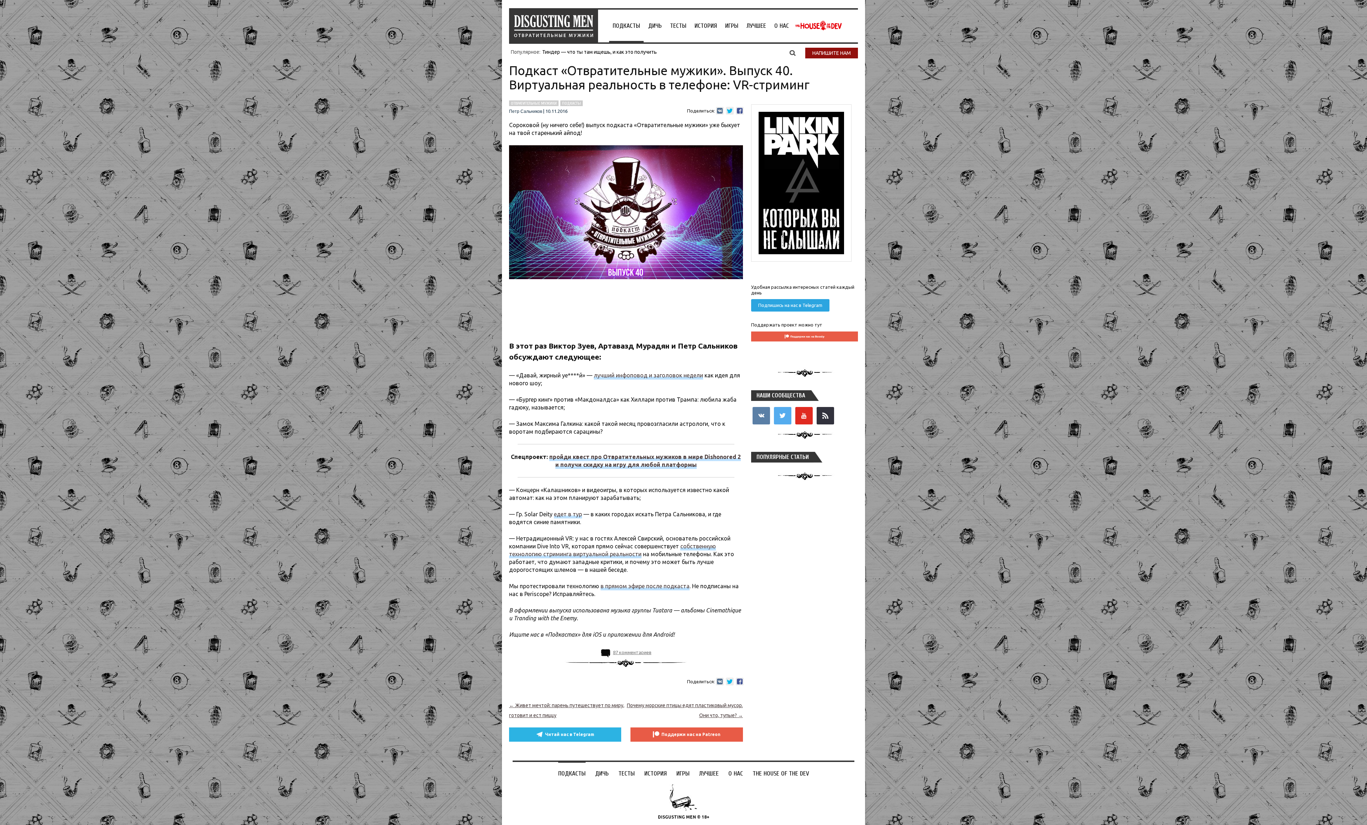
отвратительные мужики (534, 103)
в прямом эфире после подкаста (645, 586)
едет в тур (568, 514)
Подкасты (626, 26)
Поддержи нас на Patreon (691, 734)
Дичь (655, 26)
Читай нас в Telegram (569, 734)
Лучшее (756, 26)
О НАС (781, 26)
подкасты (571, 103)
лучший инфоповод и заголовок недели (648, 375)
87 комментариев (632, 652)
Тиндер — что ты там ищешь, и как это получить (599, 52)
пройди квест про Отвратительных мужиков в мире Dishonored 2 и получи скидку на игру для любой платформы (645, 461)
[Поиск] (792, 52)
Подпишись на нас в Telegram (790, 305)
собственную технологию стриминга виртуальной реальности (612, 550)
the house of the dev (818, 25)
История (706, 26)
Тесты (678, 26)
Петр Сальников (525, 111)
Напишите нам (831, 53)
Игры (731, 26)
